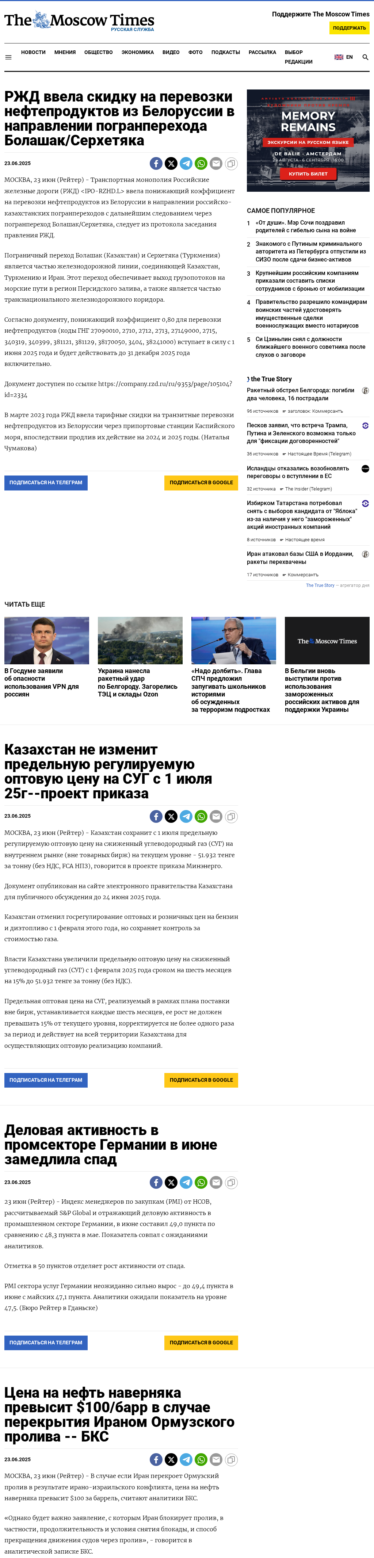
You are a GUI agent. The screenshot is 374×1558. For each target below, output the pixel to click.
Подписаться (187, 822)
